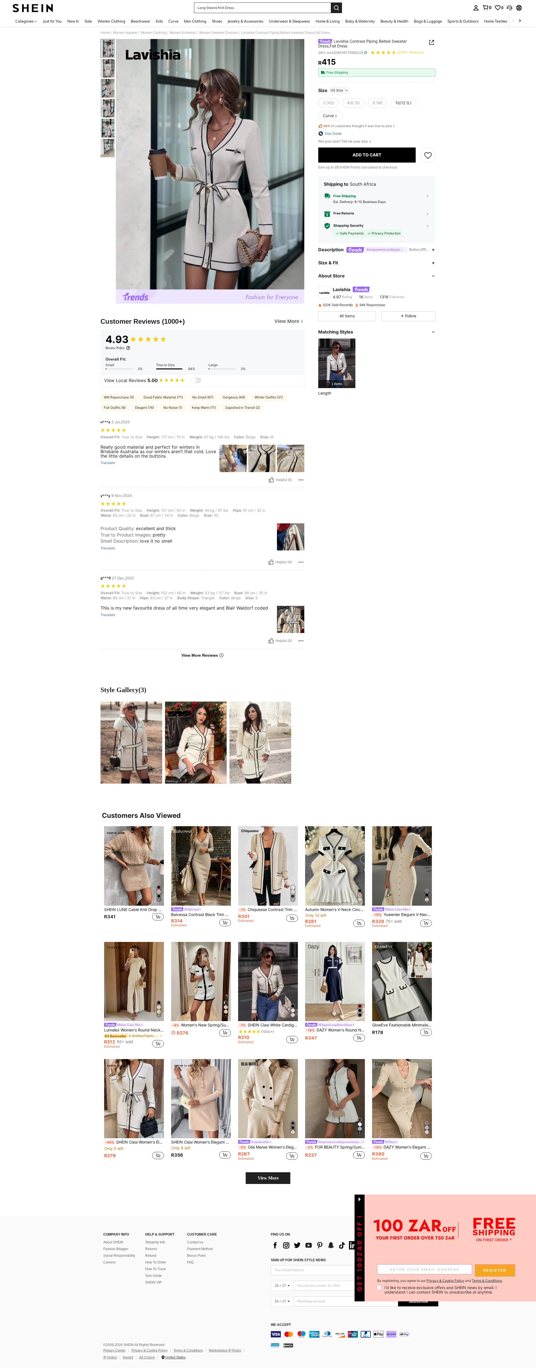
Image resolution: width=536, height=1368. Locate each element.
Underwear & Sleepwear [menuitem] (289, 21)
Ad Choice (147, 1357)
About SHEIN (113, 1242)
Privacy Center (114, 1350)
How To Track (155, 1269)
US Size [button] (337, 90)
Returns (151, 1249)
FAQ (190, 1262)
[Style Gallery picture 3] (260, 743)
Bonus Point (196, 1256)
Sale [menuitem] (88, 21)
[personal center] (476, 7)
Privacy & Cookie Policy (149, 1350)
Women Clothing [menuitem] (111, 21)
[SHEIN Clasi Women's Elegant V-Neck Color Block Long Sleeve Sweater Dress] (134, 1099)
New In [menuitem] (73, 21)
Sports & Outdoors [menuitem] (463, 21)
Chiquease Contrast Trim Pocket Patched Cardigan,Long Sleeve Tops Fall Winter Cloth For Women (268, 909)
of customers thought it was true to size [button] (357, 126)
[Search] (336, 8)
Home (105, 33)
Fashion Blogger (115, 1249)
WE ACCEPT (281, 1325)
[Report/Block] (301, 480)
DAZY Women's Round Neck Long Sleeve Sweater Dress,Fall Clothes (335, 1030)
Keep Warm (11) (204, 407)
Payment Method (200, 1249)
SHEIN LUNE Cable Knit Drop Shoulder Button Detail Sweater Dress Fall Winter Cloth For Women (134, 909)
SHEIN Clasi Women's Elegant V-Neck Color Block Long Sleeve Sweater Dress (134, 1142)
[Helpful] (271, 480)
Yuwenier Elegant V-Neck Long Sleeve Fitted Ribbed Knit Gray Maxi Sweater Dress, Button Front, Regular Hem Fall (402, 914)
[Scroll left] (513, 21)
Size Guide (153, 1276)
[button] (509, 7)
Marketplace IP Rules (225, 1350)
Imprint (128, 1357)
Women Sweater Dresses (218, 33)
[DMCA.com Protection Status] (288, 1345)
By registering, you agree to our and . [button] (440, 1281)
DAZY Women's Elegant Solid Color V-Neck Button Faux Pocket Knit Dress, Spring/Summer (402, 1147)
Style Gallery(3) (123, 689)
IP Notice (110, 1357)
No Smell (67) (202, 397)
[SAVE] (428, 155)
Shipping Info (155, 1242)
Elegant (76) (144, 407)
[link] (487, 7)
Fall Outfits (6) (115, 407)
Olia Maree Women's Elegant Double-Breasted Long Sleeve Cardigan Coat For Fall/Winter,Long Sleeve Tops (268, 1147)
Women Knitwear (182, 33)
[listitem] (336, 363)
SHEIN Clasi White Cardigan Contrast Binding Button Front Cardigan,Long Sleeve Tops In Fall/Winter (268, 1025)
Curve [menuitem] (173, 21)
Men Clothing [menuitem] (195, 21)
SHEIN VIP (153, 1282)
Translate (107, 463)
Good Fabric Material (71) (163, 397)
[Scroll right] (520, 21)
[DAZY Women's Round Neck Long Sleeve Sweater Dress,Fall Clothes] (335, 981)
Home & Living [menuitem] (328, 21)
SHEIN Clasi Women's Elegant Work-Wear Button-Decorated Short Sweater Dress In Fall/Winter (201, 1142)
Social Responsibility (119, 1256)
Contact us (195, 1242)
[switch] (196, 380)
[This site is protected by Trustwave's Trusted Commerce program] (275, 1345)
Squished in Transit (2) (242, 407)
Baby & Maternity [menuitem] (360, 21)
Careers (109, 1262)
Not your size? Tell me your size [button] (343, 141)
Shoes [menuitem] (217, 21)
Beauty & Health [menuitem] (394, 21)
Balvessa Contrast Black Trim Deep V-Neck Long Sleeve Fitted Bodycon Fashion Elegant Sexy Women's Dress (201, 914)
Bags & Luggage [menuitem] (428, 21)
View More (268, 1178)
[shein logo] (33, 8)
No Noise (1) (172, 407)
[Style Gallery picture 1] (131, 743)
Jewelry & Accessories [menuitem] (245, 21)
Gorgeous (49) (234, 397)
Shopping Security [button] (348, 226)
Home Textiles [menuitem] (495, 21)
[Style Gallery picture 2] (196, 743)
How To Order (155, 1262)
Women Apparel (125, 33)
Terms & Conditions (188, 1350)
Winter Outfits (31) (269, 397)
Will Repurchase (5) (119, 397)
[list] (315, 1245)
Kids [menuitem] (159, 21)
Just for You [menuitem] (52, 21)
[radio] (328, 103)
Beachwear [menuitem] (140, 21)
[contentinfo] (354, 1334)
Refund (150, 1256)
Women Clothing (153, 33)
